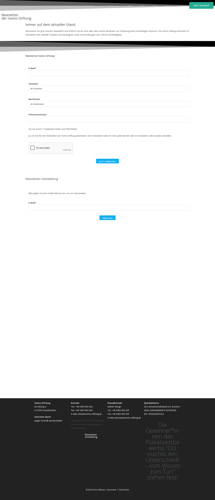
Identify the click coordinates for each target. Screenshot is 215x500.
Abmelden (107, 218)
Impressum (112, 489)
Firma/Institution (38, 114)
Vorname (33, 83)
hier (127, 135)
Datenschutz (124, 489)
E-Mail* (32, 68)
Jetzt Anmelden (107, 161)
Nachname (34, 99)
